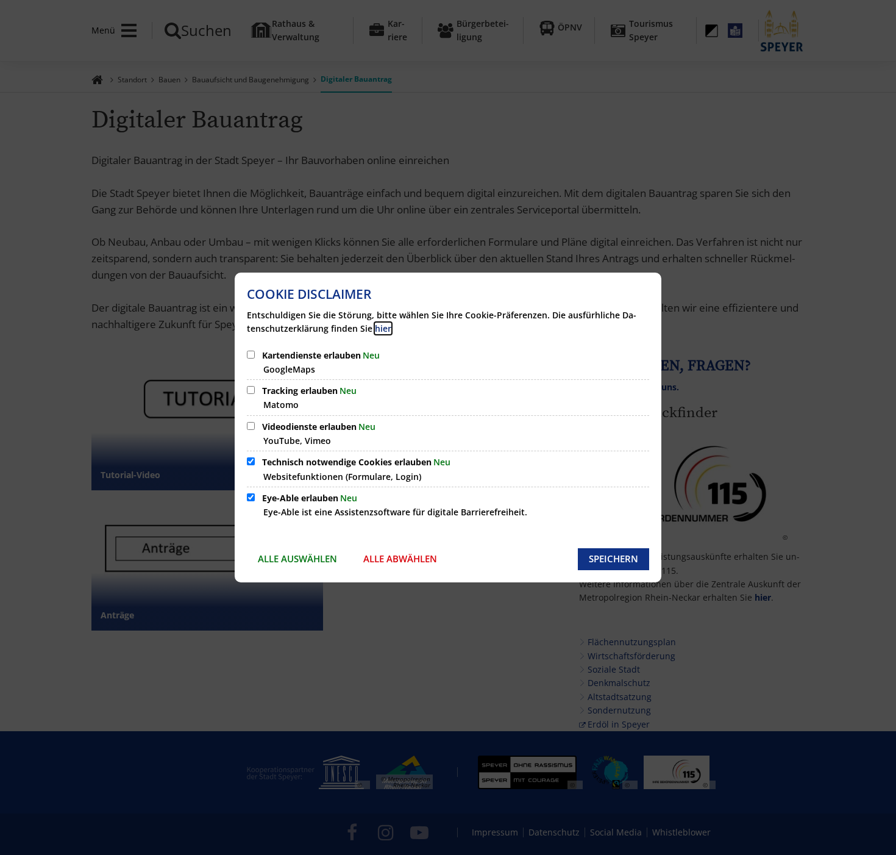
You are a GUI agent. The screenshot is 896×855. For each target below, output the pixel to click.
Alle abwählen (400, 559)
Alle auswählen (297, 559)
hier (383, 328)
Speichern (613, 559)
